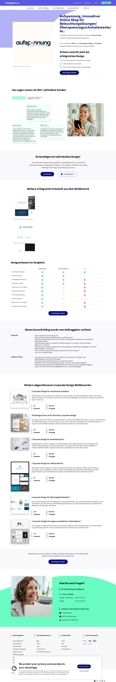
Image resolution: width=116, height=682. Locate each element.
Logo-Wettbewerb (18, 641)
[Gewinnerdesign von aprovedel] (33, 64)
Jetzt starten (47, 174)
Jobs (38, 646)
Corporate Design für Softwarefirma (47, 463)
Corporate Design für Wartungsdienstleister (50, 497)
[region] (58, 667)
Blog (38, 641)
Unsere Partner (41, 649)
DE (97, 681)
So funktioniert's (67, 174)
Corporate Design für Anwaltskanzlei (47, 439)
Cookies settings (84, 671)
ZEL (30, 243)
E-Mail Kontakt (65, 613)
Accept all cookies (84, 666)
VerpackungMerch (73, 8)
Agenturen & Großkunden (68, 620)
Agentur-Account (18, 652)
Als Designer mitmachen (43, 652)
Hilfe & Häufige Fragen (67, 616)
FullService (86, 8)
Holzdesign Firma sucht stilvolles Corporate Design (54, 415)
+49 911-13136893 (68, 594)
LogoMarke (30, 8)
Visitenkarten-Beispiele (19, 649)
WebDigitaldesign (58, 8)
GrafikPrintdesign (43, 8)
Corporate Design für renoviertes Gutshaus (50, 391)
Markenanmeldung (18, 654)
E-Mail (63, 641)
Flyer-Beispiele (17, 646)
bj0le (31, 220)
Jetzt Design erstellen (69, 72)
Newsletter (64, 646)
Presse (38, 643)
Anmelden (106, 3)
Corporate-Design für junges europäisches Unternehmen (56, 521)
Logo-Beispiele (17, 643)
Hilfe (62, 643)
